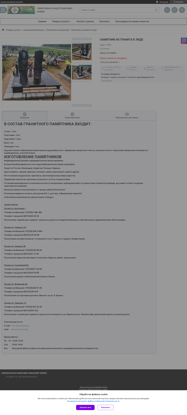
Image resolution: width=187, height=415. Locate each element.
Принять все (85, 407)
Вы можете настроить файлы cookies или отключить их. (92, 401)
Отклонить (105, 407)
